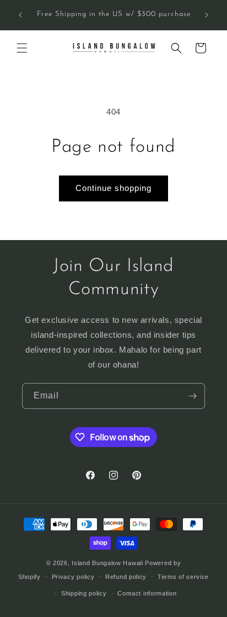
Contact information (146, 593)
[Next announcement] (206, 15)
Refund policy (126, 576)
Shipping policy (84, 593)
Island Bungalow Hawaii (107, 563)
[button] (22, 48)
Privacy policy (73, 576)
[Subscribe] (192, 396)
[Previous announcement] (20, 15)
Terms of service (183, 576)
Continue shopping (113, 188)
